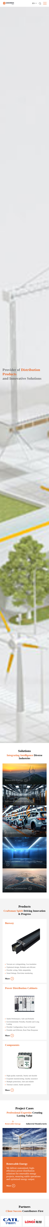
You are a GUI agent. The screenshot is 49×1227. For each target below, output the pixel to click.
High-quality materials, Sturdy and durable (21, 1076)
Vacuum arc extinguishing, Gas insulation (21, 964)
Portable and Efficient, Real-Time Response (22, 1030)
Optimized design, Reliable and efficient (20, 967)
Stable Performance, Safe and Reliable (20, 1019)
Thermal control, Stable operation (18, 1085)
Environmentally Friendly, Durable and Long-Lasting (23, 1023)
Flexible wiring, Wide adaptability (18, 970)
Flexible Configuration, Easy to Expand (20, 1027)
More (7, 979)
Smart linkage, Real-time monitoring (19, 973)
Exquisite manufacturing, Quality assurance (22, 1079)
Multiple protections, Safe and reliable (20, 1082)
